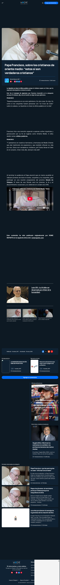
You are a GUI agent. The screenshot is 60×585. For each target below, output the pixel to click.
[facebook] (19, 81)
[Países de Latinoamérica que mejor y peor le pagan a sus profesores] (34, 366)
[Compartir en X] (45, 351)
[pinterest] (21, 81)
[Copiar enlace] (51, 351)
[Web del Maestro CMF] (7, 80)
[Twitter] (14, 572)
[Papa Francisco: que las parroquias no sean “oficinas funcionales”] (15, 475)
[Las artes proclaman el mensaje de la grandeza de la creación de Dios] (15, 517)
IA (40, 386)
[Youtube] (12, 572)
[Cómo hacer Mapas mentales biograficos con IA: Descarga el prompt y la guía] (44, 403)
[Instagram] (16, 572)
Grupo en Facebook (24, 580)
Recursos (36, 388)
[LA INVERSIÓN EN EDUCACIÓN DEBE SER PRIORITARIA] (6, 366)
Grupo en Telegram (13, 580)
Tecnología (42, 388)
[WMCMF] (21, 572)
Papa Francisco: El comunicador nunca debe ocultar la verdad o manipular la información (30, 319)
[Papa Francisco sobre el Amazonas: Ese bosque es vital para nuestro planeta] (14, 313)
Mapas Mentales (47, 386)
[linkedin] (17, 81)
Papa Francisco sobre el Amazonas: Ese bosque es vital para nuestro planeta (14, 319)
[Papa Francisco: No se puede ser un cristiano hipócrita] (45, 313)
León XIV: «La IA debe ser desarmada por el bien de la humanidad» (41, 290)
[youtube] (11, 81)
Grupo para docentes (50, 3)
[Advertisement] (30, 16)
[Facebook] (19, 572)
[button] (2, 3)
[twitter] (13, 81)
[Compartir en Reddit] (48, 351)
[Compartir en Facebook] (43, 351)
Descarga (35, 386)
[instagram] (15, 81)
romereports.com (37, 238)
